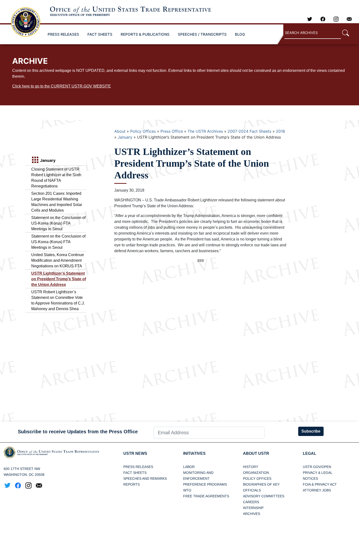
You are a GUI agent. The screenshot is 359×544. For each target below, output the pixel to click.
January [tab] (47, 160)
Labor (189, 467)
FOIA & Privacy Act (320, 484)
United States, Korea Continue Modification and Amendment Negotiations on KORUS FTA (57, 260)
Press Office (171, 131)
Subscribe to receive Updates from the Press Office (78, 431)
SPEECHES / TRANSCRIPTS (202, 34)
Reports (131, 484)
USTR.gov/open (317, 467)
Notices (310, 478)
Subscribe (310, 431)
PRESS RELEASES (63, 34)
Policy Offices (143, 131)
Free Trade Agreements (206, 496)
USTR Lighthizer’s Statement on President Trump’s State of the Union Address (58, 279)
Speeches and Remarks (145, 478)
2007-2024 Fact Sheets (249, 131)
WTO (187, 490)
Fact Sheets (135, 473)
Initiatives (194, 453)
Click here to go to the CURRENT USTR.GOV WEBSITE (61, 86)
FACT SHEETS (99, 34)
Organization (256, 473)
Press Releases (138, 467)
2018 (280, 131)
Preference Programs (205, 484)
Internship (253, 508)
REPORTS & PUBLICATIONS (145, 34)
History (250, 467)
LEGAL (309, 453)
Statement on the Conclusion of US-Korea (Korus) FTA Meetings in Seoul (58, 223)
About (120, 131)
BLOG (240, 34)
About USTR (256, 453)
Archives (251, 514)
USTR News (135, 453)
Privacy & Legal (317, 473)
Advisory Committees (263, 496)
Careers (251, 502)
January (125, 137)
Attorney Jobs (317, 490)
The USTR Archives (205, 131)
